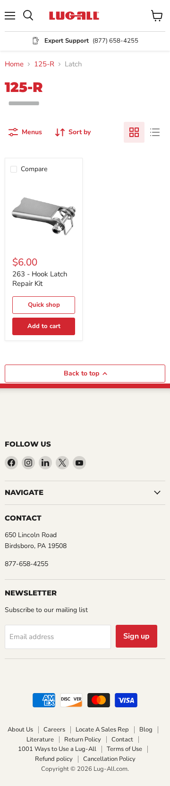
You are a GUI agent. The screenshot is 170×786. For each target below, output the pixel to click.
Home (14, 64)
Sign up (136, 636)
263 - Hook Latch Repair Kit (40, 278)
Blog (146, 729)
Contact (122, 739)
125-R (44, 64)
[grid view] (134, 132)
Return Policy (82, 739)
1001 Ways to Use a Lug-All (57, 749)
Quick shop (44, 305)
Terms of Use (124, 749)
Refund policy (54, 759)
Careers (54, 729)
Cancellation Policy (109, 759)
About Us (20, 729)
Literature (40, 739)
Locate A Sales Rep (102, 729)
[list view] (154, 132)
